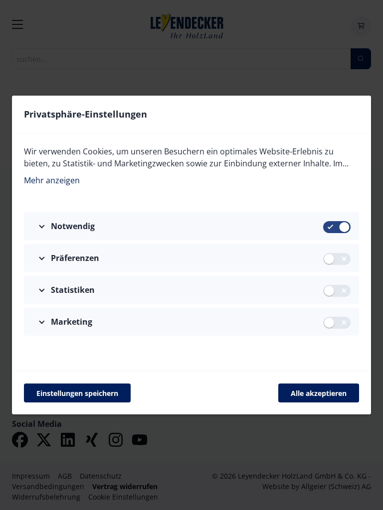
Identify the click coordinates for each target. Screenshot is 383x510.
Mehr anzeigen (52, 180)
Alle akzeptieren (319, 393)
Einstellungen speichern (77, 393)
